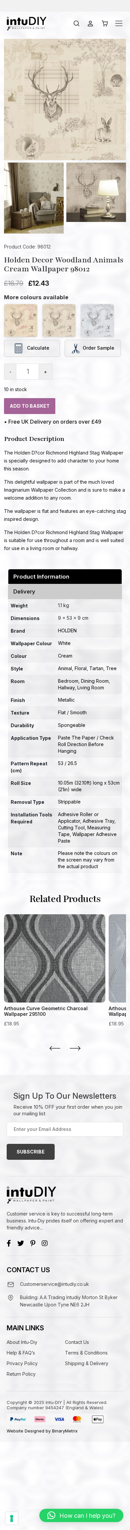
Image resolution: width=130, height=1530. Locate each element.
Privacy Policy (22, 1363)
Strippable (69, 801)
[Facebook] (9, 1243)
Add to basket (30, 406)
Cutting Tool (71, 827)
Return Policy (21, 1374)
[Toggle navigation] (118, 23)
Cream (65, 656)
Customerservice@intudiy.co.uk (54, 1284)
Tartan (96, 668)
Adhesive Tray (98, 821)
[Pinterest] (32, 1243)
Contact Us (77, 1342)
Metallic (66, 700)
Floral (81, 668)
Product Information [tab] (41, 576)
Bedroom (68, 681)
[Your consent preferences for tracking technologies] (11, 1518)
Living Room (90, 687)
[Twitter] (20, 1243)
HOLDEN (67, 630)
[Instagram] (45, 1243)
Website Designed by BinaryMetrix (42, 1430)
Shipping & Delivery (86, 1363)
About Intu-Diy (22, 1342)
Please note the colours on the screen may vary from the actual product (87, 859)
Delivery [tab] (24, 591)
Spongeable (71, 725)
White (64, 643)
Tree (111, 668)
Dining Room (95, 681)
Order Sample (98, 347)
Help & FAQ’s (21, 1353)
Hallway (66, 687)
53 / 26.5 (67, 763)
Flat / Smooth (72, 712)
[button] (81, 1515)
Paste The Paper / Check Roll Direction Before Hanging (86, 744)
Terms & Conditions (86, 1353)
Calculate (37, 347)
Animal (65, 668)
